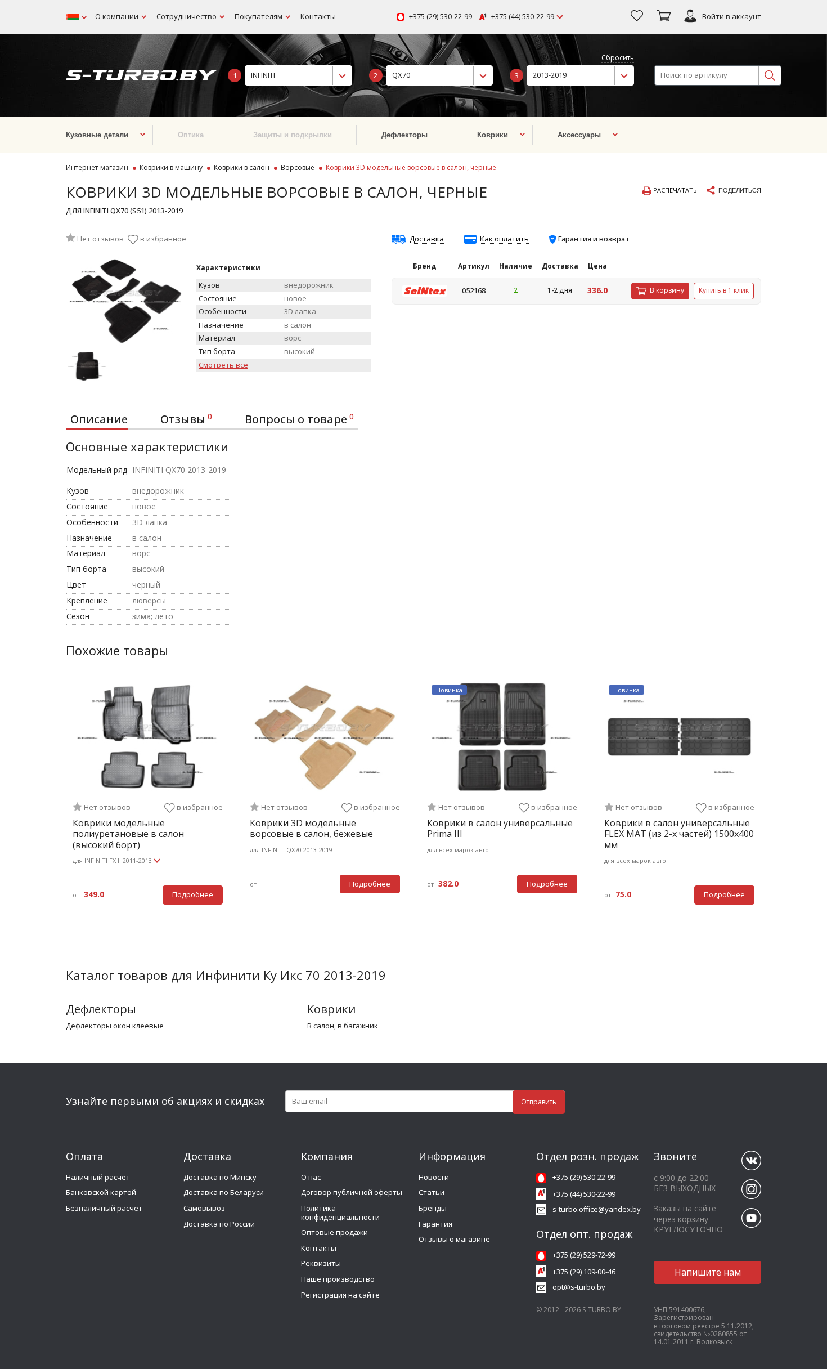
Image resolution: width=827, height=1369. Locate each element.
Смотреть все (223, 365)
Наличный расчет (98, 1177)
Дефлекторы (101, 1009)
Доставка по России (219, 1224)
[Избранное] (637, 17)
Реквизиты (321, 1263)
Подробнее (192, 894)
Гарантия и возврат (594, 239)
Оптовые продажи (334, 1232)
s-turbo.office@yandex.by (596, 1209)
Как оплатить (504, 239)
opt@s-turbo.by (578, 1287)
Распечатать (674, 190)
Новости (434, 1177)
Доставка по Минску (220, 1177)
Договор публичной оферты (351, 1192)
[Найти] (769, 75)
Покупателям (258, 16)
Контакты (318, 16)
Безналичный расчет (104, 1208)
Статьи (431, 1192)
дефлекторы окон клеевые (115, 1026)
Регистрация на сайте (340, 1295)
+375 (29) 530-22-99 (440, 16)
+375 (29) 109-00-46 (583, 1272)
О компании (116, 16)
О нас (311, 1177)
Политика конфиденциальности (340, 1212)
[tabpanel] (147, 799)
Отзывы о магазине (454, 1239)
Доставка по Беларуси (223, 1192)
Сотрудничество (186, 16)
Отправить (538, 1102)
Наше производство (338, 1279)
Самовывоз (204, 1208)
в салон (320, 1026)
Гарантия (435, 1224)
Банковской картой (101, 1192)
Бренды (433, 1208)
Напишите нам (708, 1272)
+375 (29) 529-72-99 (583, 1255)
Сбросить (617, 58)
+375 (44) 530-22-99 (522, 16)
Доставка (427, 239)
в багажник (358, 1026)
